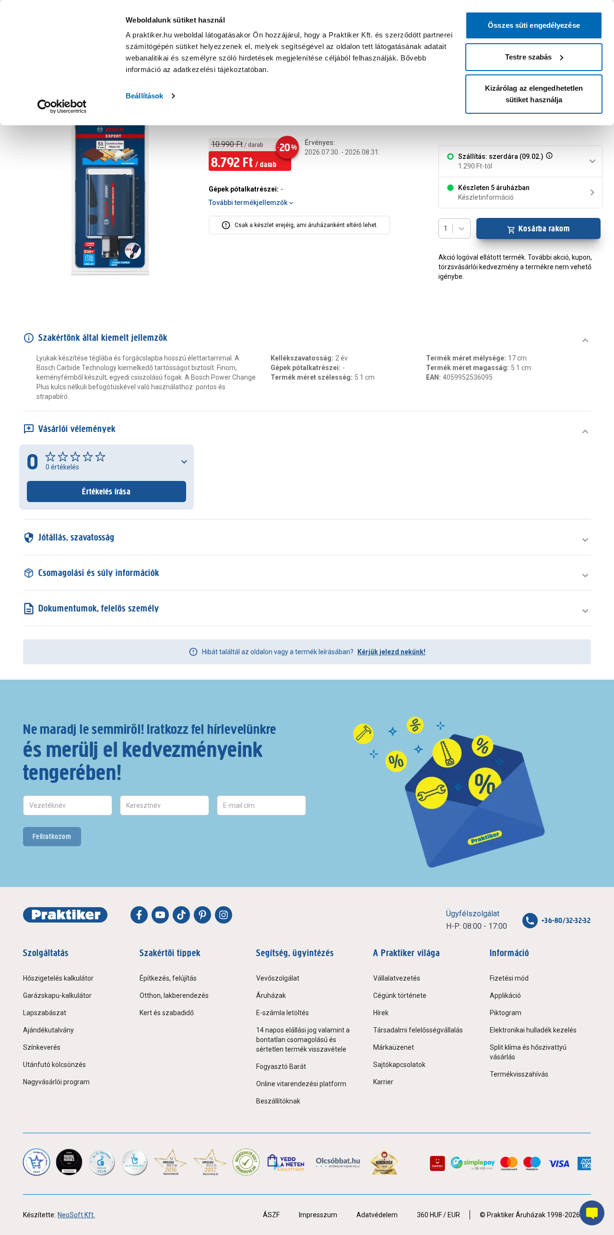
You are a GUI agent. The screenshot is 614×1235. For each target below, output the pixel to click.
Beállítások (144, 96)
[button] (548, 161)
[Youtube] (160, 914)
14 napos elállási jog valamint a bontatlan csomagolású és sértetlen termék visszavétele (303, 1039)
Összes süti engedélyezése (534, 25)
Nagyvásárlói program (56, 1082)
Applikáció (505, 995)
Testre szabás (528, 57)
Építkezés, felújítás (168, 978)
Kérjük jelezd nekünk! (391, 652)
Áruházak (271, 995)
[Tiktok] (181, 914)
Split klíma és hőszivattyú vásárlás (528, 1052)
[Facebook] (139, 914)
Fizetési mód (509, 978)
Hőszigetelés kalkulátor (58, 978)
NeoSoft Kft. (76, 1215)
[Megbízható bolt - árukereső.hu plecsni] (246, 1162)
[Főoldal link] (65, 915)
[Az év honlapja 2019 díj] (134, 1162)
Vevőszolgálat (277, 978)
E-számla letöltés (282, 1013)
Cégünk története (399, 995)
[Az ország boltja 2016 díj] (171, 1162)
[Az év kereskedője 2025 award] (384, 1162)
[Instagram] (223, 914)
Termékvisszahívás (519, 1074)
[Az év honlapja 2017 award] (210, 1162)
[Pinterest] (202, 914)
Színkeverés (41, 1047)
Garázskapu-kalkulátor (57, 995)
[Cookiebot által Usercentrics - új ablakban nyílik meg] (62, 106)
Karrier (383, 1082)
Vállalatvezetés (396, 978)
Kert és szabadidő (167, 1013)
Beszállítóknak (278, 1101)
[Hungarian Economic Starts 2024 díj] (36, 1162)
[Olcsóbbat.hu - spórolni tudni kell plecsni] (338, 1162)
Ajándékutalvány (48, 1030)
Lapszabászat (44, 1013)
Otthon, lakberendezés (174, 995)
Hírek (381, 1013)
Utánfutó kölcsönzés (54, 1064)
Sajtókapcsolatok (399, 1064)
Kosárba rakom (544, 228)
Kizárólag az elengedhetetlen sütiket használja (534, 94)
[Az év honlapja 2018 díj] (101, 1162)
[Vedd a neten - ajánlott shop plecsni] (286, 1162)
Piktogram (505, 1013)
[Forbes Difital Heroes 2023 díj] (69, 1162)
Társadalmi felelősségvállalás (418, 1030)
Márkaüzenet (393, 1047)
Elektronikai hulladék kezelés (533, 1030)
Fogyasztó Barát (281, 1066)
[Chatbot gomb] (591, 1212)
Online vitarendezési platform (301, 1084)
